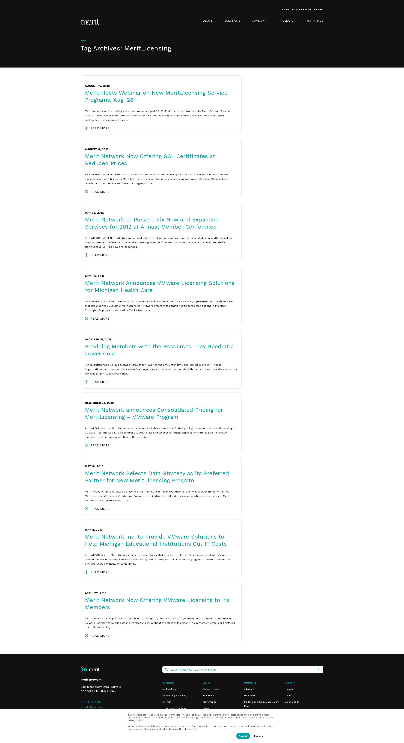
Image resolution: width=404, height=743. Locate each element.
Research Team (287, 30)
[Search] (319, 669)
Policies (289, 689)
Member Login (289, 9)
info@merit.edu (94, 707)
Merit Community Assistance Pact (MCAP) (264, 69)
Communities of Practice (262, 37)
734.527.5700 (92, 702)
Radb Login (305, 9)
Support (318, 9)
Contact (289, 695)
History (208, 27)
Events (256, 27)
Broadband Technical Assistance (314, 39)
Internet (166, 702)
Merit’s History (211, 689)
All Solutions (169, 689)
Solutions (232, 20)
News (206, 708)
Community (260, 20)
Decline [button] (258, 736)
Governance (211, 35)
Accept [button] (243, 736)
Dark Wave (250, 695)
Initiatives (315, 20)
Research (288, 20)
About (208, 20)
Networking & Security (233, 30)
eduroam (313, 27)
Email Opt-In (292, 702)
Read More (100, 128)
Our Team (208, 695)
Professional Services (174, 708)
